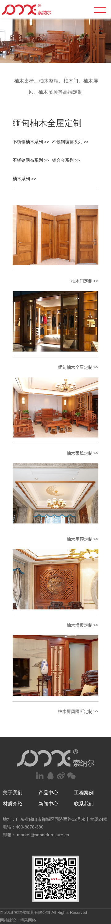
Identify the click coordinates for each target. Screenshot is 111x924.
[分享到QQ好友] (50, 775)
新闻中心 (48, 803)
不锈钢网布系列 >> (31, 160)
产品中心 (48, 792)
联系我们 (84, 803)
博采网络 (28, 920)
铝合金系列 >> (66, 160)
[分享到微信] (71, 775)
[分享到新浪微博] (60, 775)
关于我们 (13, 792)
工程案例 (84, 792)
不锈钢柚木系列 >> (31, 141)
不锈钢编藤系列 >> (70, 141)
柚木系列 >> (24, 178)
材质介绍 (13, 803)
